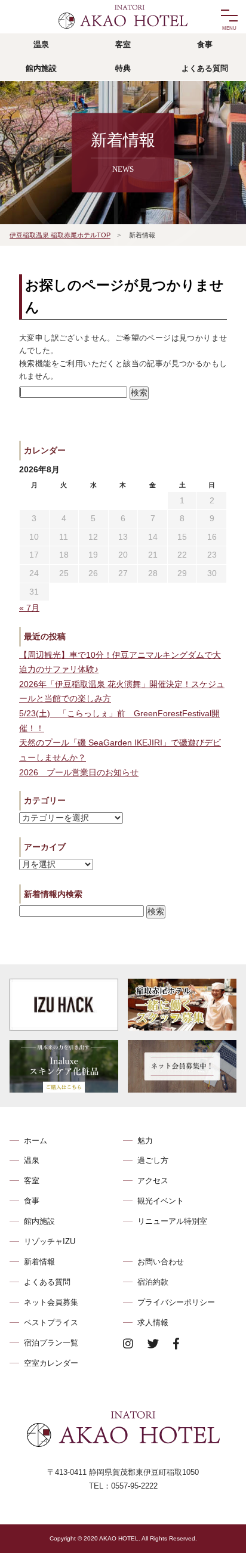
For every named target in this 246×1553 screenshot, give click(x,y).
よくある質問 (47, 1281)
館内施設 (39, 1221)
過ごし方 (152, 1160)
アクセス (152, 1180)
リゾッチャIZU (49, 1241)
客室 (31, 1180)
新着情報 (39, 1261)
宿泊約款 (152, 1281)
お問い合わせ (160, 1261)
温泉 (31, 1160)
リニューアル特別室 (172, 1221)
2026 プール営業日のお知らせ (79, 772)
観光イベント (160, 1200)
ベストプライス (51, 1322)
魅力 (145, 1140)
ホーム (35, 1140)
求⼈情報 (152, 1322)
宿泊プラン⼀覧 (51, 1342)
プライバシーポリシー (176, 1302)
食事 (31, 1200)
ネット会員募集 (51, 1302)
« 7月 (29, 608)
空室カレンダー (51, 1363)
